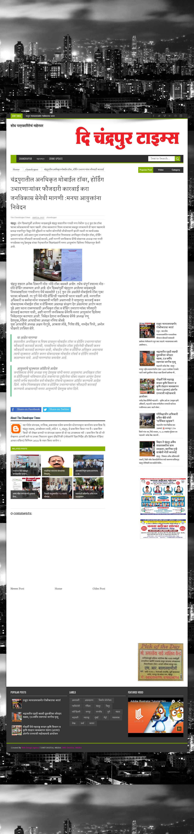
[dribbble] (175, 115)
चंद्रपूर (98, 706)
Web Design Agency (30, 747)
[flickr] (169, 115)
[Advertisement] (91, 56)
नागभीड (99, 712)
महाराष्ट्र (86, 717)
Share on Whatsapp (90, 409)
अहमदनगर (89, 700)
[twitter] (158, 115)
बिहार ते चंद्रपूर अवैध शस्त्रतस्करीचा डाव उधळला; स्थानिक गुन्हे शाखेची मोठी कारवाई (166, 447)
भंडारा (117, 712)
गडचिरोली (76, 706)
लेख (73, 723)
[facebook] (153, 115)
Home (58, 589)
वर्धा (82, 723)
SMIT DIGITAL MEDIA (72, 747)
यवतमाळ (116, 717)
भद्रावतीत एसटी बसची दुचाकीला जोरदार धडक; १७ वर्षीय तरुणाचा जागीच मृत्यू (167, 357)
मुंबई (96, 717)
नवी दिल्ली (76, 712)
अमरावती (75, 700)
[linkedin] (180, 115)
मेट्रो (105, 717)
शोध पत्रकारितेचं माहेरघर (27, 126)
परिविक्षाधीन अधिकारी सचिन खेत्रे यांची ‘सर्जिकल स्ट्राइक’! (167, 417)
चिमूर (108, 706)
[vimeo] (164, 115)
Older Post (99, 589)
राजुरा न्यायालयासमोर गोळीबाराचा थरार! (166, 325)
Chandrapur (25, 159)
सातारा (91, 723)
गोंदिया (87, 706)
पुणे (108, 712)
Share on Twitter (59, 409)
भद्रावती (75, 717)
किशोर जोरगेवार (105, 700)
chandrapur (51, 218)
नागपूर (88, 712)
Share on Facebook (28, 409)
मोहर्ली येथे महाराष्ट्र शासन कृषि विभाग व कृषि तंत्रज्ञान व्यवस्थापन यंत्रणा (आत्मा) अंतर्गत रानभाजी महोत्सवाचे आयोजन (159, 388)
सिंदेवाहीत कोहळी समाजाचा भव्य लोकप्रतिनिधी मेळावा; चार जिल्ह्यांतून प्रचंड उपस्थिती (58, 116)
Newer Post (17, 589)
